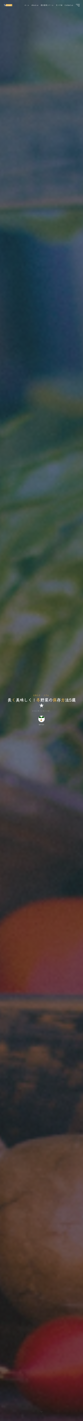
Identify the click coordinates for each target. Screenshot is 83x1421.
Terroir (8, 5)
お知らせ (36, 695)
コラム (46, 695)
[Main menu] (78, 5)
